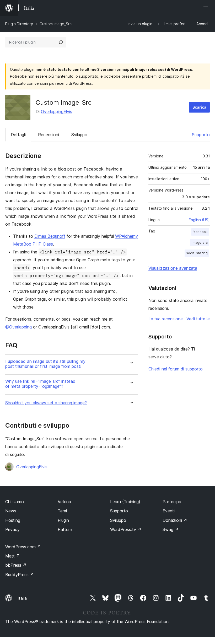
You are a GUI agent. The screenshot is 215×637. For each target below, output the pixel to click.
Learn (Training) (125, 501)
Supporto (201, 134)
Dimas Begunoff (49, 236)
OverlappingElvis (56, 111)
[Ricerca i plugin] (61, 42)
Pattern (65, 529)
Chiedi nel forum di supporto (175, 368)
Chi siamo (14, 501)
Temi (62, 510)
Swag (171, 529)
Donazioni (175, 520)
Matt (12, 556)
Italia (22, 598)
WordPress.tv (125, 529)
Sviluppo (79, 134)
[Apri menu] (206, 8)
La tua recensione (165, 318)
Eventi (169, 510)
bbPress (15, 565)
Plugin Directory (19, 24)
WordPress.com (23, 546)
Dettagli (18, 134)
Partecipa (172, 501)
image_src (200, 243)
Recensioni (48, 134)
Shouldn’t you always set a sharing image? (46, 402)
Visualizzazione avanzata (172, 268)
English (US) (199, 219)
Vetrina (64, 501)
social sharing (197, 253)
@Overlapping (18, 327)
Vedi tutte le (198, 318)
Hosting (12, 520)
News (10, 510)
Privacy (12, 529)
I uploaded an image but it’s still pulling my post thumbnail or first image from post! (45, 364)
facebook (200, 232)
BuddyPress (19, 574)
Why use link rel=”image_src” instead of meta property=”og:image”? (40, 384)
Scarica (199, 107)
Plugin (63, 520)
